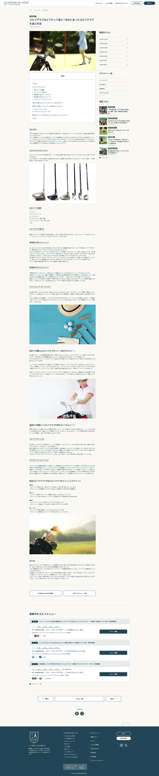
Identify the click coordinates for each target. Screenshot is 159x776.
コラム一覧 (37, 10)
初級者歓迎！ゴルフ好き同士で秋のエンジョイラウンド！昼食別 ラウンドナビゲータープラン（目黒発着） (70, 664)
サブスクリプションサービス (42, 111)
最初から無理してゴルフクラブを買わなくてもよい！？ (48, 106)
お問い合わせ (95, 749)
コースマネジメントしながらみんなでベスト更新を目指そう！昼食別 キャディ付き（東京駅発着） (67, 643)
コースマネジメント (61, 632)
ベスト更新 (62, 653)
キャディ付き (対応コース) (51, 632)
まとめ (34, 118)
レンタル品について (69, 751)
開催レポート (95, 737)
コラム (93, 741)
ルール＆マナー (103, 80)
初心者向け (45, 10)
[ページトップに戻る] (126, 724)
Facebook (77, 713)
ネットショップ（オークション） (43, 99)
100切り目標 (34, 632)
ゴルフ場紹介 (67, 746)
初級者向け (62, 675)
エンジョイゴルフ (41, 632)
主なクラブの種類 (39, 90)
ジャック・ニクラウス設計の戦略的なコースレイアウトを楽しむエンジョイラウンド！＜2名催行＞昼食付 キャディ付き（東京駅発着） (78, 621)
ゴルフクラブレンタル (40, 109)
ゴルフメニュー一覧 (36, 684)
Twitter (82, 713)
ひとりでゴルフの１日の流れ (71, 757)
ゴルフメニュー (99, 3)
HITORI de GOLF (104, 93)
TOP (30, 10)
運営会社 (93, 753)
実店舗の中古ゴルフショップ (42, 97)
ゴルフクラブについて (38, 87)
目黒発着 (67, 675)
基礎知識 (102, 89)
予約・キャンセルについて (70, 754)
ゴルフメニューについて (70, 741)
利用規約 (93, 756)
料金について (67, 744)
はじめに (35, 83)
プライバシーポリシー (97, 760)
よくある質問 (109, 3)
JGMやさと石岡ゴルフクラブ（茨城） (76, 651)
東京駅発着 (68, 632)
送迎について (67, 749)
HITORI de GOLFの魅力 (69, 736)
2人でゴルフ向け (35, 675)
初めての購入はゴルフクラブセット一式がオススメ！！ (48, 103)
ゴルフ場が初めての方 (69, 738)
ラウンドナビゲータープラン (53, 675)
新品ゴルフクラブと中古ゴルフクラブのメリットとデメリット (50, 115)
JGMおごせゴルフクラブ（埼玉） (75, 672)
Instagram (121, 745)
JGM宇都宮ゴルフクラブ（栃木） (75, 629)
